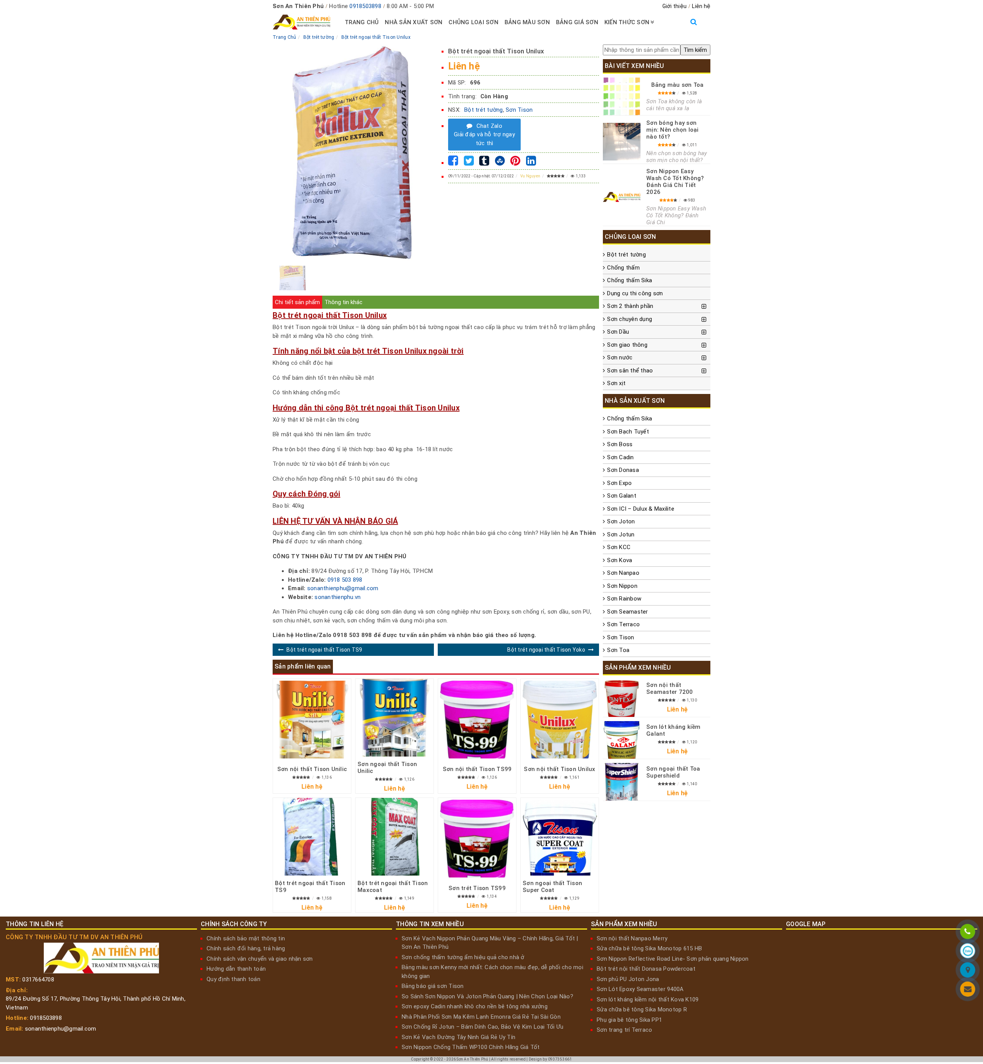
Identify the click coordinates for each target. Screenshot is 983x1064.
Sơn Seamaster (627, 611)
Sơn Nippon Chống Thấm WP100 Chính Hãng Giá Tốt (471, 1047)
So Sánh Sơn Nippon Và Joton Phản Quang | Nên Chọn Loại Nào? (487, 996)
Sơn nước (619, 357)
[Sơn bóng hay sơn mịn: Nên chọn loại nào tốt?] (621, 142)
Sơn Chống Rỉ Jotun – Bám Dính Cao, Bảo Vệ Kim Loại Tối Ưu (482, 1026)
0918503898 (365, 6)
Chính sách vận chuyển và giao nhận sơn (260, 958)
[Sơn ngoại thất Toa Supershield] (621, 782)
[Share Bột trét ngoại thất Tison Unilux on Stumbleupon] (500, 162)
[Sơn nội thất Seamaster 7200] (621, 698)
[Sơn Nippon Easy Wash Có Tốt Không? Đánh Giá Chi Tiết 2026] (621, 197)
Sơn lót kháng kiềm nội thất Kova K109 (647, 999)
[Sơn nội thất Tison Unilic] (312, 719)
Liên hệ (701, 6)
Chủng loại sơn (473, 22)
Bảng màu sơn (527, 22)
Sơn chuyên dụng (629, 319)
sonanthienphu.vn (337, 597)
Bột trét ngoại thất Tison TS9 (324, 650)
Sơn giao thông (627, 344)
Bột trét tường (483, 109)
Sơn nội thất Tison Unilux (559, 769)
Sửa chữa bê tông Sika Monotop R (642, 1009)
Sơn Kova (619, 560)
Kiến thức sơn (626, 22)
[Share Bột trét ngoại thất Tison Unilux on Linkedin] (531, 162)
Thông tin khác (343, 302)
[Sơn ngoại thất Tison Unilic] (395, 718)
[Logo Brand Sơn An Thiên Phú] (301, 22)
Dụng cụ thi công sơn (635, 293)
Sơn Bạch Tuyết (628, 431)
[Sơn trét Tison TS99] (477, 838)
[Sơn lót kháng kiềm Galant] (621, 740)
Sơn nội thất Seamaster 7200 (669, 688)
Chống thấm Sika (629, 280)
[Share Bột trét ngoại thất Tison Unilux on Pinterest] (515, 162)
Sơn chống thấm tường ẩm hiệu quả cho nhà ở (463, 957)
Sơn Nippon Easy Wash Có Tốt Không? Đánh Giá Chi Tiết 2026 (675, 181)
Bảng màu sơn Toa (677, 84)
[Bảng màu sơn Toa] (621, 96)
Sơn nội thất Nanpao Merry (632, 938)
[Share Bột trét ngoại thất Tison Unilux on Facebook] (453, 162)
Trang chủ (362, 22)
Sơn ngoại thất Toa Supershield (673, 772)
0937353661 (560, 1059)
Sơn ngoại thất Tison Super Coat (552, 887)
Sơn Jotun (620, 534)
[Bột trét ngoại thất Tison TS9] (312, 837)
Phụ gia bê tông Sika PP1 (629, 1019)
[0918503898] (968, 933)
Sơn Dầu (618, 331)
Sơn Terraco (623, 624)
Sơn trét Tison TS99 (477, 888)
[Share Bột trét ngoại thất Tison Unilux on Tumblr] (484, 162)
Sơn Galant (621, 495)
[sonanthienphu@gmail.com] (968, 990)
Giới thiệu (674, 6)
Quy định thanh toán (233, 979)
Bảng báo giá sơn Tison (433, 986)
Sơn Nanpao (623, 572)
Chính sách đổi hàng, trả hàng (246, 948)
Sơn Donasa (623, 470)
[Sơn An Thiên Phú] (968, 971)
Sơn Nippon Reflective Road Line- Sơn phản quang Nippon (673, 958)
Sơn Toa (618, 650)
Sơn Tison (519, 109)
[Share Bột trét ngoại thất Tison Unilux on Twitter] (469, 162)
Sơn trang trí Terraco (624, 1029)
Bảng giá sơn (577, 22)
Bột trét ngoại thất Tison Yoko (546, 650)
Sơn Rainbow (624, 598)
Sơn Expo (619, 483)
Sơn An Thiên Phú (472, 1059)
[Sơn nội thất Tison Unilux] (560, 719)
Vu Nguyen (530, 176)
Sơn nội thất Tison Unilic (312, 769)
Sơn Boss (619, 444)
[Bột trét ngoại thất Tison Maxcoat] (395, 837)
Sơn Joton (621, 521)
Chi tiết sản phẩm (297, 302)
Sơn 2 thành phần (630, 306)
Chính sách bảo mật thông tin (246, 938)
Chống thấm (623, 267)
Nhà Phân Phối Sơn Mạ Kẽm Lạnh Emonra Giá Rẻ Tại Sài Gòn (481, 1016)
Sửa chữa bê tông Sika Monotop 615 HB (649, 948)
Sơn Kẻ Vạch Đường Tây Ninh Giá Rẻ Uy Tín (458, 1037)
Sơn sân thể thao (630, 370)
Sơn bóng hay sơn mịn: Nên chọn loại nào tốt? (672, 129)
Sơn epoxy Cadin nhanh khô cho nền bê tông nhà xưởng (475, 1006)
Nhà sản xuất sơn (413, 22)
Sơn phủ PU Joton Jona (628, 979)
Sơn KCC (619, 547)
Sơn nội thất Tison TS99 (477, 769)
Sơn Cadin (620, 457)
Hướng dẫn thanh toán (236, 968)
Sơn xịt (616, 383)
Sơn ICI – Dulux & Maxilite (640, 508)
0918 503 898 (345, 579)
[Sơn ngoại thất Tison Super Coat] (560, 837)
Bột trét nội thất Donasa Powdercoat (646, 968)
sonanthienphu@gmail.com (343, 588)
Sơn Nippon (622, 585)
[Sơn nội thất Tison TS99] (477, 719)
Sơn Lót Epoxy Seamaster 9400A (640, 989)
